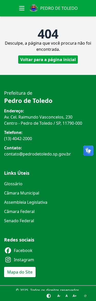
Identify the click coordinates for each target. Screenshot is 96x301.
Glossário (13, 184)
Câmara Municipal (21, 193)
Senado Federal (19, 221)
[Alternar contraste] (48, 296)
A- (58, 296)
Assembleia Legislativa (25, 202)
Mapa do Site (20, 272)
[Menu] (21, 8)
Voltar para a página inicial (48, 59)
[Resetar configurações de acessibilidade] (85, 295)
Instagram (24, 260)
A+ (75, 296)
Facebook (23, 250)
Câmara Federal (19, 211)
